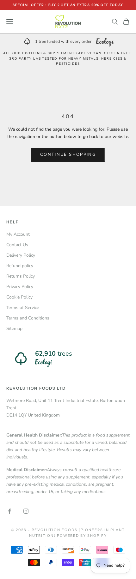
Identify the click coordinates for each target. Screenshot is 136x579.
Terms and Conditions (27, 318)
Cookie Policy (19, 297)
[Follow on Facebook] (9, 511)
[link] (68, 41)
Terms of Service (22, 308)
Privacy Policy (19, 287)
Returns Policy (20, 276)
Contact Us (17, 245)
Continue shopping (68, 154)
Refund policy (19, 266)
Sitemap (14, 329)
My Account (18, 234)
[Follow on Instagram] (26, 511)
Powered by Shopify (82, 535)
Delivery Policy (20, 255)
